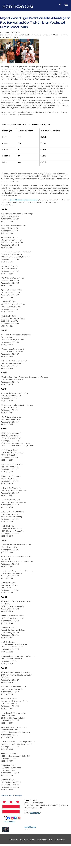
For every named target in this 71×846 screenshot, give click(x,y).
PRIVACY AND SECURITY (27, 840)
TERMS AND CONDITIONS (57, 840)
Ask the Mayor (9, 821)
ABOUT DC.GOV (42, 840)
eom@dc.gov (35, 813)
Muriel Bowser (30, 827)
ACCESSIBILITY (13, 840)
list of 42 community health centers (24, 200)
